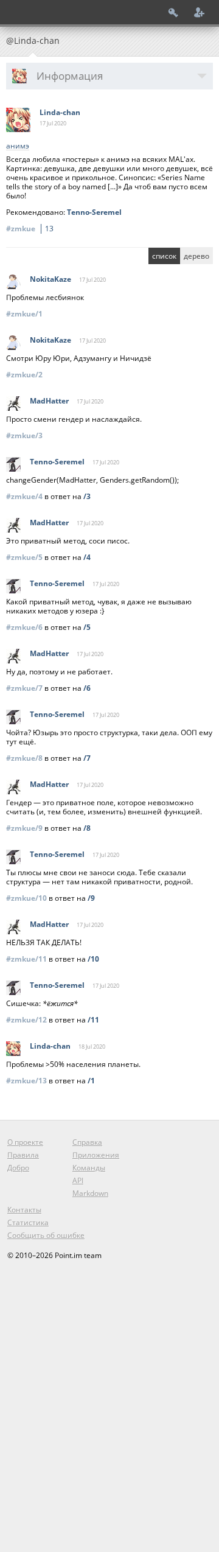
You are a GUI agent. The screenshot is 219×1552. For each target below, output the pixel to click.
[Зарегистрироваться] (199, 12)
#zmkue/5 (24, 557)
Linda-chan (60, 112)
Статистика (28, 1222)
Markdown (90, 1193)
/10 (93, 959)
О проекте (25, 1142)
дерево (196, 256)
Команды (88, 1167)
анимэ (17, 146)
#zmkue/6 (24, 627)
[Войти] (173, 12)
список (164, 256)
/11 (93, 1020)
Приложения (95, 1154)
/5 (87, 627)
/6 (87, 688)
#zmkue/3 (24, 435)
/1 (91, 1080)
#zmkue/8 (24, 758)
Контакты (24, 1209)
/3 (87, 496)
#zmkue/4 (24, 496)
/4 (87, 557)
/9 (91, 898)
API (77, 1180)
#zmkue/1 (24, 314)
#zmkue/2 (24, 374)
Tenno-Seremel (94, 212)
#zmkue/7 (24, 688)
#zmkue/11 (26, 959)
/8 (87, 828)
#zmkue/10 (26, 898)
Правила (23, 1154)
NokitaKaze (50, 279)
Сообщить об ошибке (46, 1235)
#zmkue (30, 228)
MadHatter (49, 401)
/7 (87, 758)
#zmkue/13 (26, 1080)
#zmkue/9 (24, 828)
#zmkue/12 (26, 1020)
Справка (87, 1142)
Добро (18, 1167)
